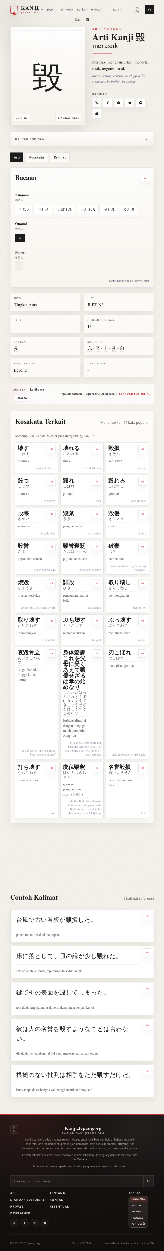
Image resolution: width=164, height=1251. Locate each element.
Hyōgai (96, 9)
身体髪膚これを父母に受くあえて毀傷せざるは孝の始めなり (74, 669)
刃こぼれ (119, 652)
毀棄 (68, 513)
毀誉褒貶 (74, 546)
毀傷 (114, 513)
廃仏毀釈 (74, 767)
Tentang (57, 1193)
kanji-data (37, 389)
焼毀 (23, 582)
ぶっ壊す (119, 620)
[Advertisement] (82, 855)
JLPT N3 (95, 305)
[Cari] (148, 1181)
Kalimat (60, 157)
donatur (77, 1166)
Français (137, 1217)
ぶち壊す (74, 620)
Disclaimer (20, 1213)
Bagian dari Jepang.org (83, 1133)
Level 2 (20, 370)
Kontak (56, 1200)
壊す (23, 448)
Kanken (82, 9)
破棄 (114, 546)
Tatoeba (21, 398)
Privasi (16, 1207)
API (13, 1193)
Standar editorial (134, 393)
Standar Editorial (27, 1200)
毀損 (114, 448)
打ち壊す (29, 767)
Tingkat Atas (25, 305)
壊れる (71, 448)
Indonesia (138, 1199)
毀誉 (23, 546)
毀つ (23, 480)
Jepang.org (33, 1243)
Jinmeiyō (67, 9)
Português (138, 1223)
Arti (17, 157)
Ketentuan (60, 1207)
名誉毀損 (119, 767)
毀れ (68, 480)
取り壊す (29, 620)
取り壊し (119, 582)
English (137, 1205)
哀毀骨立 (29, 652)
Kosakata (36, 157)
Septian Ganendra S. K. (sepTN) (135, 1243)
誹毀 (68, 582)
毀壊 (23, 513)
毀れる (117, 480)
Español (137, 1211)
